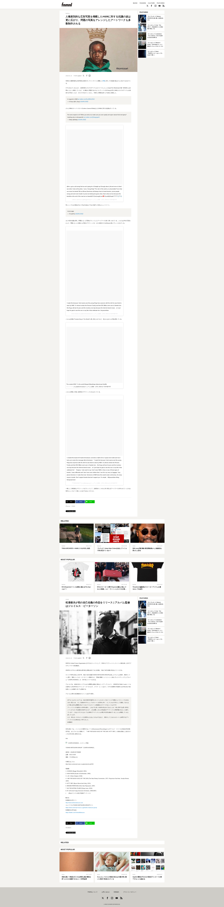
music (134, 545)
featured (99, 545)
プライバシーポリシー (129, 892)
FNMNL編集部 (78, 75)
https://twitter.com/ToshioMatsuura (75, 812)
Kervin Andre (70, 386)
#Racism (68, 506)
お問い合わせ (106, 892)
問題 (104, 81)
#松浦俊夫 (68, 827)
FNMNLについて (92, 892)
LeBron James (76, 199)
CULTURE (151, 3)
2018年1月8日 (82, 119)
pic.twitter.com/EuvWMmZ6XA (86, 99)
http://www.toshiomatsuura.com (74, 802)
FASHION (143, 3)
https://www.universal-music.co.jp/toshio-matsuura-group (81, 807)
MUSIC (135, 3)
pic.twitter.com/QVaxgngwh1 (92, 117)
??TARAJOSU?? (76, 483)
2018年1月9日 (84, 101)
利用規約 (116, 892)
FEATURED (160, 3)
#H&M (73, 506)
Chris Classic (75, 313)
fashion (68, 13)
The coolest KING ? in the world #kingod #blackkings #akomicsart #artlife (86, 384)
